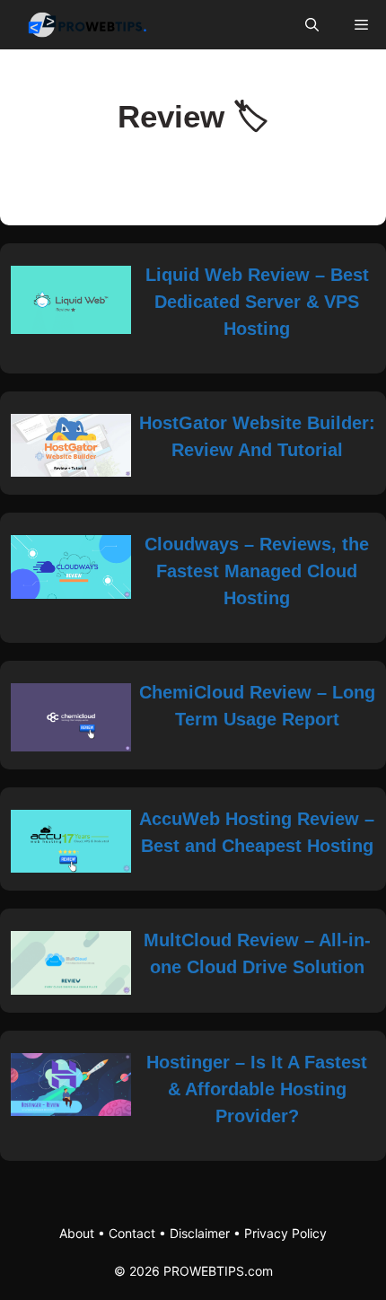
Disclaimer (200, 1233)
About (76, 1233)
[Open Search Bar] (312, 24)
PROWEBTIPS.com (218, 1270)
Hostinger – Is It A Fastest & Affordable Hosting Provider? (256, 1089)
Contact (132, 1233)
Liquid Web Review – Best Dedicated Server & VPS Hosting (257, 301)
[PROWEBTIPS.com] (92, 24)
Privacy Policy (285, 1233)
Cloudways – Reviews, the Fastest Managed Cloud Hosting (257, 571)
